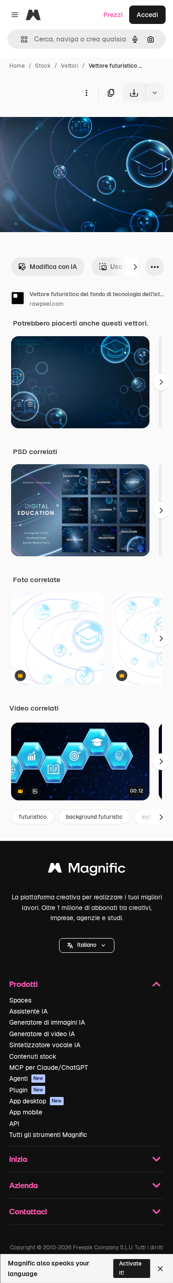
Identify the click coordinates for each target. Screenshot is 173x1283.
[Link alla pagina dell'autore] (17, 299)
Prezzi (113, 15)
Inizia (18, 1159)
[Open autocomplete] (20, 39)
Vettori (69, 66)
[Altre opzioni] (86, 92)
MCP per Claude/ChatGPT (48, 1067)
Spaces (20, 1000)
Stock (43, 66)
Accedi (147, 15)
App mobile (25, 1112)
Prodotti (23, 984)
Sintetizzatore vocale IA (44, 1045)
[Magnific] (86, 870)
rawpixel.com (47, 304)
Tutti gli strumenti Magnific (48, 1135)
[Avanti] (135, 266)
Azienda (23, 1185)
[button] (86, 945)
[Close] (160, 1268)
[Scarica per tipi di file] (154, 92)
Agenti (26, 1078)
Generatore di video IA (42, 1034)
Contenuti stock (32, 1056)
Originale (61, 123)
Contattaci (28, 1211)
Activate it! (130, 1268)
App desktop (35, 1101)
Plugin (26, 1090)
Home (17, 66)
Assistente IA (28, 1011)
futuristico (33, 817)
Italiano (86, 945)
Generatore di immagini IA (47, 1022)
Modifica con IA (53, 266)
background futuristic (94, 817)
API (14, 1124)
